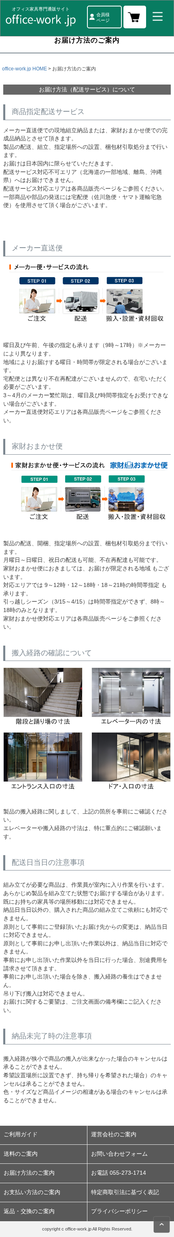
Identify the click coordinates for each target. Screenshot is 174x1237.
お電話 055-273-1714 (118, 1173)
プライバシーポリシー (119, 1211)
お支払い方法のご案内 (32, 1192)
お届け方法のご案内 (29, 1173)
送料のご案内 (21, 1154)
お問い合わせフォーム (119, 1154)
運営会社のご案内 (113, 1134)
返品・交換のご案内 (29, 1211)
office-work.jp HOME (24, 69)
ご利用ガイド (21, 1134)
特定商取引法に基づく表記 (125, 1192)
